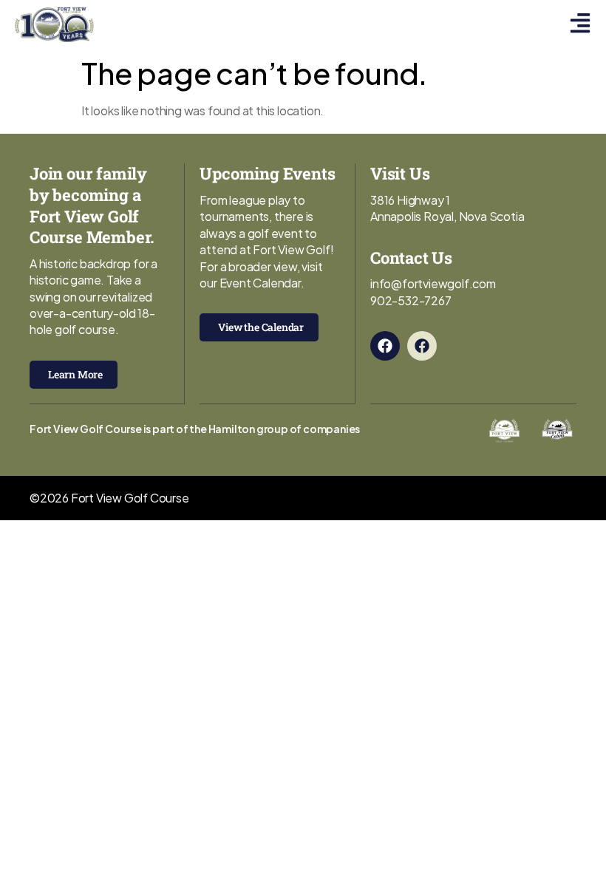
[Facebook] (385, 346)
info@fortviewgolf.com (433, 283)
